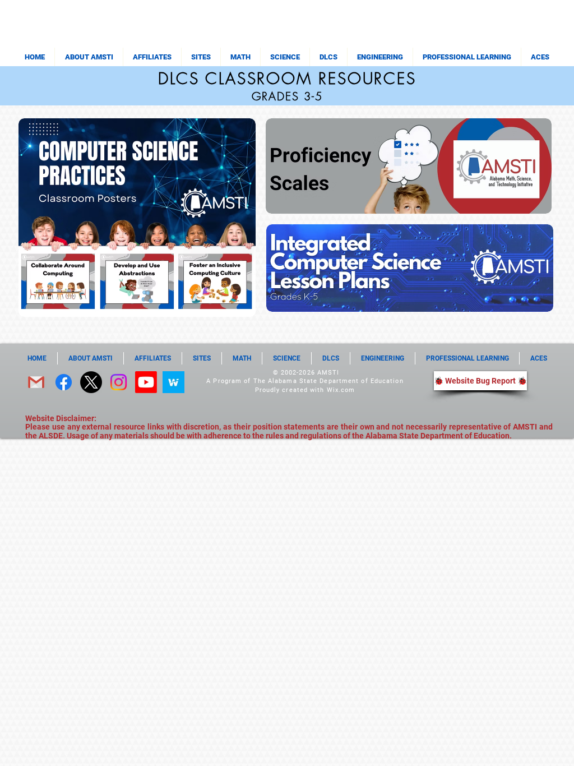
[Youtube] (146, 382)
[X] (91, 382)
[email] (36, 382)
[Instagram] (118, 382)
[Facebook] (64, 382)
